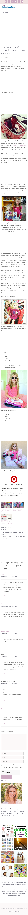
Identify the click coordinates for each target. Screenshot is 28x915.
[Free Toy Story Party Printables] (20, 831)
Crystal (3, 604)
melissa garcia (5, 631)
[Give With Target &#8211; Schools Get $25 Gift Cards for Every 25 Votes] (6, 517)
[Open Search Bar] (24, 6)
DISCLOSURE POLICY (22, 909)
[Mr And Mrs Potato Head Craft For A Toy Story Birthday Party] (7, 857)
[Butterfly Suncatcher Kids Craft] (20, 870)
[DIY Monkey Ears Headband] (7, 870)
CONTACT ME (4, 909)
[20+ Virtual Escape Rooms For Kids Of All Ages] (20, 844)
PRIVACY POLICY (12, 909)
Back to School (7, 527)
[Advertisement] (14, 31)
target (17, 530)
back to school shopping (19, 145)
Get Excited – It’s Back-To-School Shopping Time (6, 510)
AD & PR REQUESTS (20, 907)
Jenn (2, 574)
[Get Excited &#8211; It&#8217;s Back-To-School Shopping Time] (6, 505)
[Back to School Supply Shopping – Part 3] (18, 505)
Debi (2, 709)
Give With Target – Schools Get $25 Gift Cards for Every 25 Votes (6, 522)
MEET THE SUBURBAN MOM (8, 907)
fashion (13, 530)
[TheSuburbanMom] (9, 6)
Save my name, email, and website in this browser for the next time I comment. (13, 766)
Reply (4, 595)
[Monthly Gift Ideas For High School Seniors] (7, 831)
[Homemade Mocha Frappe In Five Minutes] (20, 857)
